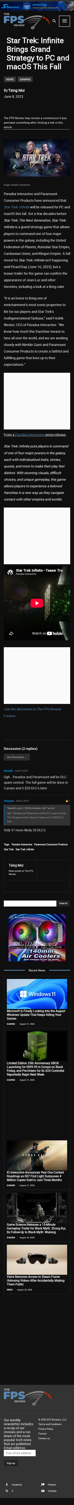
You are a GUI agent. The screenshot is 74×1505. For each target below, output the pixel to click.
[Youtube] (43, 1491)
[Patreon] (43, 1485)
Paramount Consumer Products (51, 844)
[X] (28, 106)
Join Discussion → (17, 757)
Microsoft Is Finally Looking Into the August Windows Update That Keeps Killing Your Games (36, 1015)
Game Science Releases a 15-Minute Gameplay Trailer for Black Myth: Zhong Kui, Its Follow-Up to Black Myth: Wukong (36, 1228)
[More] (63, 106)
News (10, 79)
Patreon (52, 1484)
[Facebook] (19, 106)
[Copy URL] (54, 106)
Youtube (52, 1490)
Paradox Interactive (30, 434)
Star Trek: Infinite (25, 849)
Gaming (25, 79)
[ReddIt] (37, 106)
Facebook (17, 1484)
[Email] (46, 106)
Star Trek (9, 849)
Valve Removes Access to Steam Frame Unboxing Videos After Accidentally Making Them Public (36, 1280)
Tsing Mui (16, 90)
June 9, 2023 (21, 770)
